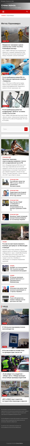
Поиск (26, 129)
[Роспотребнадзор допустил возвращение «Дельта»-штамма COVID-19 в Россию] (15, 99)
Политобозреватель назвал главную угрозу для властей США (17, 299)
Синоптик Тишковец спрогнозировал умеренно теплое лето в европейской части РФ (14, 161)
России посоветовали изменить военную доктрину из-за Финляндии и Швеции (14, 245)
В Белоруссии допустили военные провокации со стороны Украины (18, 289)
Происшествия (6, 157)
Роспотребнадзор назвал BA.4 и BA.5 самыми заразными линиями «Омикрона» (14, 79)
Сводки (4, 241)
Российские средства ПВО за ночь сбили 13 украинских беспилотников (17, 183)
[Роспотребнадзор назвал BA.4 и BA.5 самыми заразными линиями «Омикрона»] (15, 67)
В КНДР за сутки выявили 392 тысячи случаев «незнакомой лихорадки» (18, 269)
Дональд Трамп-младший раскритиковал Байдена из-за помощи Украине (18, 217)
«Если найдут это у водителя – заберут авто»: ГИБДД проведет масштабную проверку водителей (14, 375)
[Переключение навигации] (3, 12)
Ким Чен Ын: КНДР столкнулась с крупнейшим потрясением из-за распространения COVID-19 (18, 206)
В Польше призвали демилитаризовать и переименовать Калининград (17, 279)
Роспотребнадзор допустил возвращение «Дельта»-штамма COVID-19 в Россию (13, 111)
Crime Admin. (8, 5)
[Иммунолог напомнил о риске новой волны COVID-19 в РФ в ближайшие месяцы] (15, 34)
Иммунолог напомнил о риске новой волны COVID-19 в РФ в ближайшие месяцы (12, 46)
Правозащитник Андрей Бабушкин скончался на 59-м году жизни (18, 194)
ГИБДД (5, 307)
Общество (6, 41)
